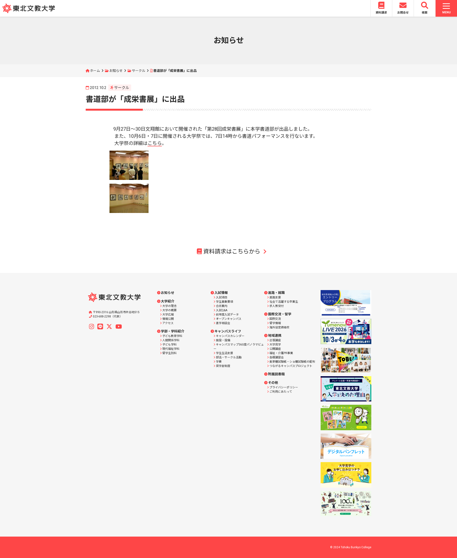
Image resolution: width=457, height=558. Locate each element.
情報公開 (168, 319)
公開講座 (275, 349)
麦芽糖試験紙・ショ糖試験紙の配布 (292, 361)
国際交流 (275, 319)
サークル (138, 71)
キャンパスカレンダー (230, 336)
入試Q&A (221, 310)
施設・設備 (223, 340)
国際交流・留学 (279, 314)
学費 (219, 361)
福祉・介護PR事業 (281, 353)
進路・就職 (276, 293)
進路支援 (275, 297)
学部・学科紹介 (172, 331)
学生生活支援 (224, 353)
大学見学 (275, 344)
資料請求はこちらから (231, 251)
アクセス (168, 323)
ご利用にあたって (280, 391)
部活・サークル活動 (229, 357)
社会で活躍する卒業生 (283, 301)
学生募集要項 (224, 301)
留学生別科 (169, 353)
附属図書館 (276, 374)
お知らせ (116, 71)
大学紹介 (167, 301)
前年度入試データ (227, 314)
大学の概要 (169, 310)
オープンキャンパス (228, 319)
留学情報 (275, 323)
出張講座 (275, 340)
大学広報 (168, 314)
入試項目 (221, 297)
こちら (155, 143)
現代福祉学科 (170, 349)
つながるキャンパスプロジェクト (290, 366)
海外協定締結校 (279, 327)
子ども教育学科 (172, 336)
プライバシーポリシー (283, 387)
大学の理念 (169, 306)
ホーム (95, 71)
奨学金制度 (223, 366)
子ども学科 (169, 344)
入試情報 (221, 293)
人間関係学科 (170, 340)
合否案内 (221, 306)
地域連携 (274, 335)
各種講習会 (276, 357)
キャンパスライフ (227, 331)
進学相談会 (223, 323)
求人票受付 (276, 306)
